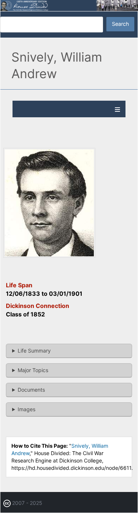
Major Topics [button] (33, 370)
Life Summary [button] (34, 350)
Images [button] (26, 409)
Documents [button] (31, 390)
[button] (49, 256)
